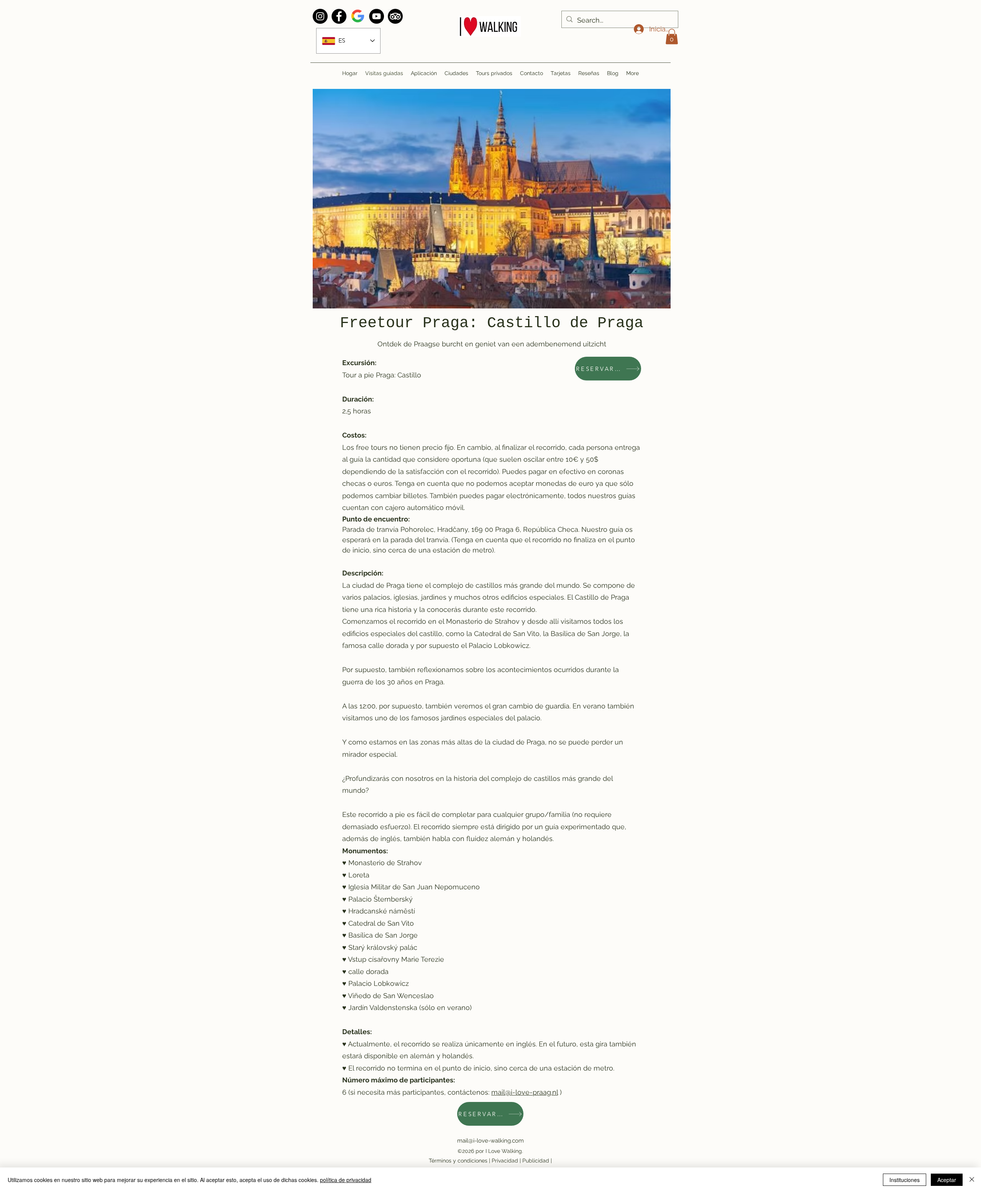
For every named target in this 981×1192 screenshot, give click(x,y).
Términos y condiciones (458, 1161)
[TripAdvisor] (395, 16)
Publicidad (535, 1161)
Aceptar (946, 1180)
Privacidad (505, 1161)
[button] (671, 36)
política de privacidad (345, 1180)
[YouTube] (376, 16)
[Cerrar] (971, 1180)
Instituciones (904, 1180)
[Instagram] (320, 16)
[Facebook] (338, 16)
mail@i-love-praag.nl (524, 1092)
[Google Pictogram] (357, 16)
